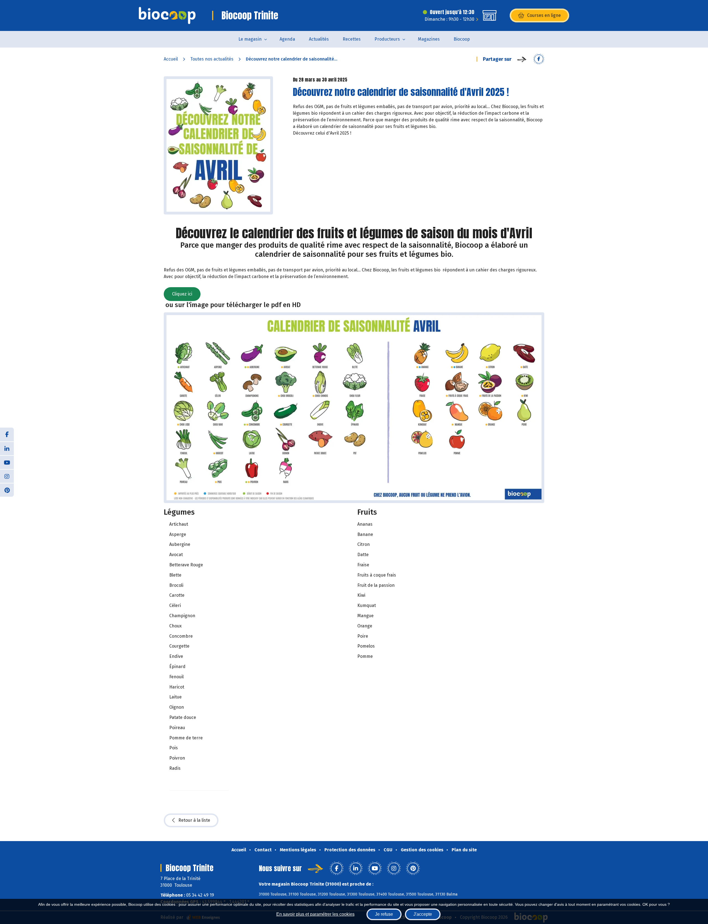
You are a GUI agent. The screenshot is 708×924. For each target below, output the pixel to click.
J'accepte (422, 914)
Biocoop (462, 39)
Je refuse (384, 914)
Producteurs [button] (387, 39)
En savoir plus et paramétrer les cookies (315, 914)
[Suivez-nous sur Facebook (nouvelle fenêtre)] (7, 434)
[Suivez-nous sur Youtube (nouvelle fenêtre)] (7, 462)
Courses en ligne (544, 15)
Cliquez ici (182, 294)
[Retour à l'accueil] (167, 15)
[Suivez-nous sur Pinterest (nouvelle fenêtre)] (7, 490)
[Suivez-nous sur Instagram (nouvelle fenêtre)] (7, 476)
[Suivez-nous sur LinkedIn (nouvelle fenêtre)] (7, 448)
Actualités (319, 39)
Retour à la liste (194, 820)
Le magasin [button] (250, 39)
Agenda (287, 39)
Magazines (429, 39)
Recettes (352, 39)
